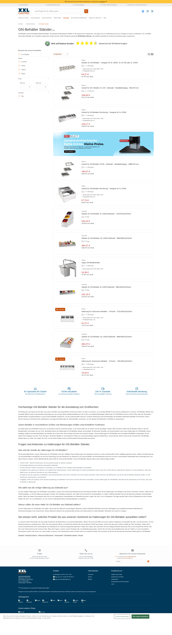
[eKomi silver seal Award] (47, 43)
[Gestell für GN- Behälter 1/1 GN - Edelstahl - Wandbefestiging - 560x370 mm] (67, 93)
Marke (20, 58)
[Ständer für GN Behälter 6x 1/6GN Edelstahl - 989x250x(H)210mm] (67, 292)
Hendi (23, 65)
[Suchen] (86, 11)
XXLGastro (90, 574)
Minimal (25, 84)
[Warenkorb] (152, 11)
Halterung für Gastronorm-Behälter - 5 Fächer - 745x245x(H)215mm (107, 361)
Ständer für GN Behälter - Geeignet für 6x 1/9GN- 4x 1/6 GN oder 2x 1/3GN (110, 63)
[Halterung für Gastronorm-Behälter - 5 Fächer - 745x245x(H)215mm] (67, 367)
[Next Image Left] (56, 68)
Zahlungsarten (114, 579)
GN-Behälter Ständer (70, 535)
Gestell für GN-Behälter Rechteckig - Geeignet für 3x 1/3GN (104, 112)
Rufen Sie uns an (86, 554)
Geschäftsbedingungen (130, 556)
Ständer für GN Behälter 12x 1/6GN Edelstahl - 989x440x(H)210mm (107, 337)
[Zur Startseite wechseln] (23, 11)
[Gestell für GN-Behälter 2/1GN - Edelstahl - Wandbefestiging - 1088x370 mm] (67, 169)
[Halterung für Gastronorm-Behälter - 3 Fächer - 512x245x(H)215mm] (67, 317)
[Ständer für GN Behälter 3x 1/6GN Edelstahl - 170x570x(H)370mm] (67, 219)
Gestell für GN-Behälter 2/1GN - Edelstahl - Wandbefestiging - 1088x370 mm (110, 164)
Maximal (41, 84)
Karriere (90, 576)
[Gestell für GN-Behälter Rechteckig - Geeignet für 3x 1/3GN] (67, 118)
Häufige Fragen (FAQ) (116, 574)
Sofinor (23, 69)
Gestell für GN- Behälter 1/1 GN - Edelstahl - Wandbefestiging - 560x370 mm (110, 88)
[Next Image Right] (77, 68)
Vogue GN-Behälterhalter (91, 263)
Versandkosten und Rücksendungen (120, 581)
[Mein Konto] (143, 11)
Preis (20, 79)
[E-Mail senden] (148, 561)
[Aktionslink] (103, 144)
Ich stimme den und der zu (126, 557)
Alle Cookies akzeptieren (140, 616)
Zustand (20, 93)
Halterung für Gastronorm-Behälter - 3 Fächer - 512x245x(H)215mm (107, 311)
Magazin (90, 579)
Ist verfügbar (25, 54)
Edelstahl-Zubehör (31, 535)
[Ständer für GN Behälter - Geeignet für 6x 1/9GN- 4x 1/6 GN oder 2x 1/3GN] (67, 68)
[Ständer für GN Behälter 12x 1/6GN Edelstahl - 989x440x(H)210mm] (67, 342)
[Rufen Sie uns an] (86, 550)
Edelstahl (21, 535)
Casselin (24, 61)
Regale (80, 535)
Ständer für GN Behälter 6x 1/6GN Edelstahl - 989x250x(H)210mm (106, 287)
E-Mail (39, 554)
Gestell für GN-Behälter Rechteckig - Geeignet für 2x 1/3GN (104, 189)
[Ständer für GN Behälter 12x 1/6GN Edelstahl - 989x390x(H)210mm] (67, 243)
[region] (86, 624)
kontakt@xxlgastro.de (65, 579)
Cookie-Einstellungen (122, 616)
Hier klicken (102, 1)
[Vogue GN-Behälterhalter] (67, 268)
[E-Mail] (39, 550)
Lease (112, 584)
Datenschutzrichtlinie (126, 558)
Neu (22, 96)
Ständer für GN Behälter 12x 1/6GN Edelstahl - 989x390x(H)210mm (107, 238)
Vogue (23, 73)
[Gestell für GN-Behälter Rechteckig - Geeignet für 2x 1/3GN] (67, 194)
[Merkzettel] (147, 11)
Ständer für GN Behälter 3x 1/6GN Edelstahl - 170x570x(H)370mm (106, 214)
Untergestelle (58, 535)
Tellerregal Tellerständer (45, 535)
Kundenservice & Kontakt (117, 576)
